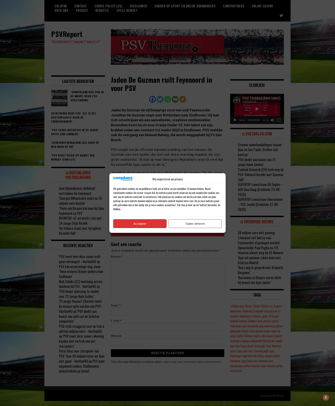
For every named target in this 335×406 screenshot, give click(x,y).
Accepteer (139, 223)
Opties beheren (195, 223)
